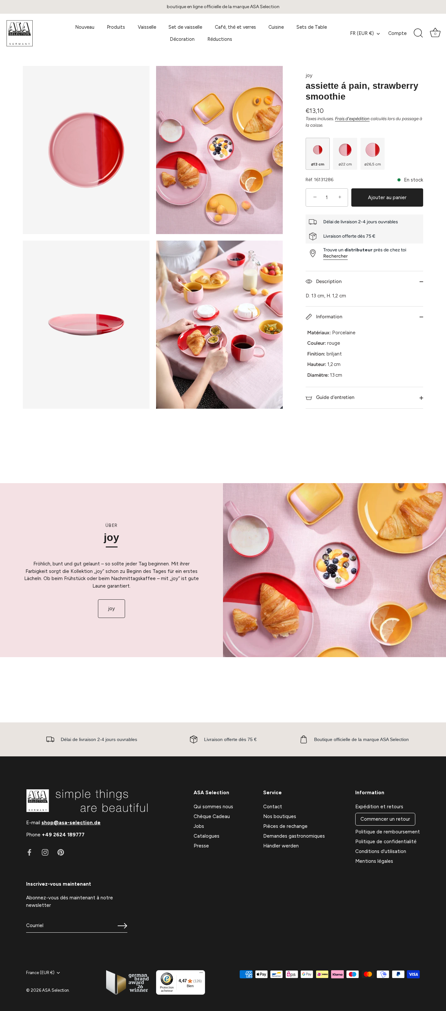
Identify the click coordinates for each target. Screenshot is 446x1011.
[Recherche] (418, 33)
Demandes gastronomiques (294, 836)
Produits (116, 27)
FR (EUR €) (362, 33)
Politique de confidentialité (386, 842)
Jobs (199, 826)
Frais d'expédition (352, 118)
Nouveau (84, 27)
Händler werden (281, 846)
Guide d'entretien (334, 397)
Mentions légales (374, 861)
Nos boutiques (279, 816)
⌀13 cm (317, 164)
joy (309, 75)
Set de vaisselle (185, 27)
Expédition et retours (379, 807)
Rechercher (335, 256)
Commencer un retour (385, 819)
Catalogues (206, 836)
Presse (201, 846)
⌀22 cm (345, 164)
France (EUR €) (40, 972)
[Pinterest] (60, 852)
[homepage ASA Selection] (32, 33)
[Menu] (201, 974)
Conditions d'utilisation (380, 851)
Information (328, 317)
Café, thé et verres (235, 27)
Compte (397, 33)
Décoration (182, 39)
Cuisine (276, 27)
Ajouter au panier (387, 197)
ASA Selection (55, 990)
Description (328, 281)
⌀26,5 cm (372, 164)
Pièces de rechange (285, 826)
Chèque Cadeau (212, 816)
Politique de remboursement (387, 832)
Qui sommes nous (213, 807)
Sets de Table (311, 27)
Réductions (219, 39)
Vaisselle (147, 27)
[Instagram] (45, 852)
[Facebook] (29, 852)
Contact (272, 807)
